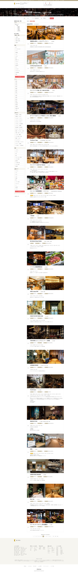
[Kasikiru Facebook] (39, 569)
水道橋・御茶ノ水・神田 (24, 548)
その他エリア (22, 555)
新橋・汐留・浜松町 (16, 549)
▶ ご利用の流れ (45, 0)
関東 (21, 7)
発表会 (57, 554)
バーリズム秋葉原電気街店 (38, 266)
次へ (57, 536)
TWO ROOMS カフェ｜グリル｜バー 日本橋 (42, 340)
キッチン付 (53, 552)
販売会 (61, 548)
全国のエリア (17, 24)
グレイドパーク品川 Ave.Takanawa (40, 164)
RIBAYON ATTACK (40, 421)
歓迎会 (57, 552)
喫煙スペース (53, 548)
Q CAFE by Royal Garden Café (38, 65)
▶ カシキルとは (40, 0)
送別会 (57, 551)
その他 (61, 554)
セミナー (61, 549)
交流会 (57, 550)
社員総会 (61, 551)
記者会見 (61, 550)
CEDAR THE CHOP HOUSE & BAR (39, 316)
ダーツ (52, 551)
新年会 (57, 548)
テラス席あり (38, 561)
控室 (52, 547)
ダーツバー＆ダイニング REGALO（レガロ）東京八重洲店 (45, 115)
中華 (30, 549)
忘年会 (57, 547)
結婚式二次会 (62, 553)
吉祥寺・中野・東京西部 (24, 554)
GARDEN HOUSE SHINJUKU (38, 474)
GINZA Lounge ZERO (37, 291)
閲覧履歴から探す (17, 196)
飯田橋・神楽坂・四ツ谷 (17, 547)
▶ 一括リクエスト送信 (51, 0)
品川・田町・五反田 (23, 549)
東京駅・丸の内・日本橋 (17, 550)
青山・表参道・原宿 (16, 552)
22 (55, 536)
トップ (15, 7)
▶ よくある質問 (62, 0)
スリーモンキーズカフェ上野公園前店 (41, 524)
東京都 (23, 7)
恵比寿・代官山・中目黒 (17, 554)
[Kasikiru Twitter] (40, 569)
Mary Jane (35, 499)
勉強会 (57, 553)
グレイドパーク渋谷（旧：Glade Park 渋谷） (42, 90)
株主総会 (61, 552)
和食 (30, 550)
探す (52, 18)
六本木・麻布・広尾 (16, 551)
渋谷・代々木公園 (16, 553)
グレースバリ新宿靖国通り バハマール (46, 191)
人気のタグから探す (39, 558)
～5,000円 (40, 547)
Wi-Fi (48, 547)
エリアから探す (18, 7)
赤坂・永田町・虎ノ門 (17, 555)
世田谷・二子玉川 (23, 553)
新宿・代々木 (22, 547)
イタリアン (31, 547)
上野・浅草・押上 (23, 550)
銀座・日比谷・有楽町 (17, 548)
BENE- (33, 449)
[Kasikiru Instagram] (37, 569)
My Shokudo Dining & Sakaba (41, 241)
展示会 (61, 547)
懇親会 (57, 549)
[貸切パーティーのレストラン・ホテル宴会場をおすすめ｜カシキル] (17, 3)
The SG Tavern (35, 389)
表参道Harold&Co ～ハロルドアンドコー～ (42, 41)
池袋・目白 (22, 552)
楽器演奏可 (53, 550)
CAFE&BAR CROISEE (39, 365)
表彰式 (57, 555)
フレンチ (31, 548)
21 (53, 536)
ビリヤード (53, 549)
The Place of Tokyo (40, 140)
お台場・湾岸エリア (23, 551)
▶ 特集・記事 (57, 0)
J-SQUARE (34, 215)
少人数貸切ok (41, 561)
